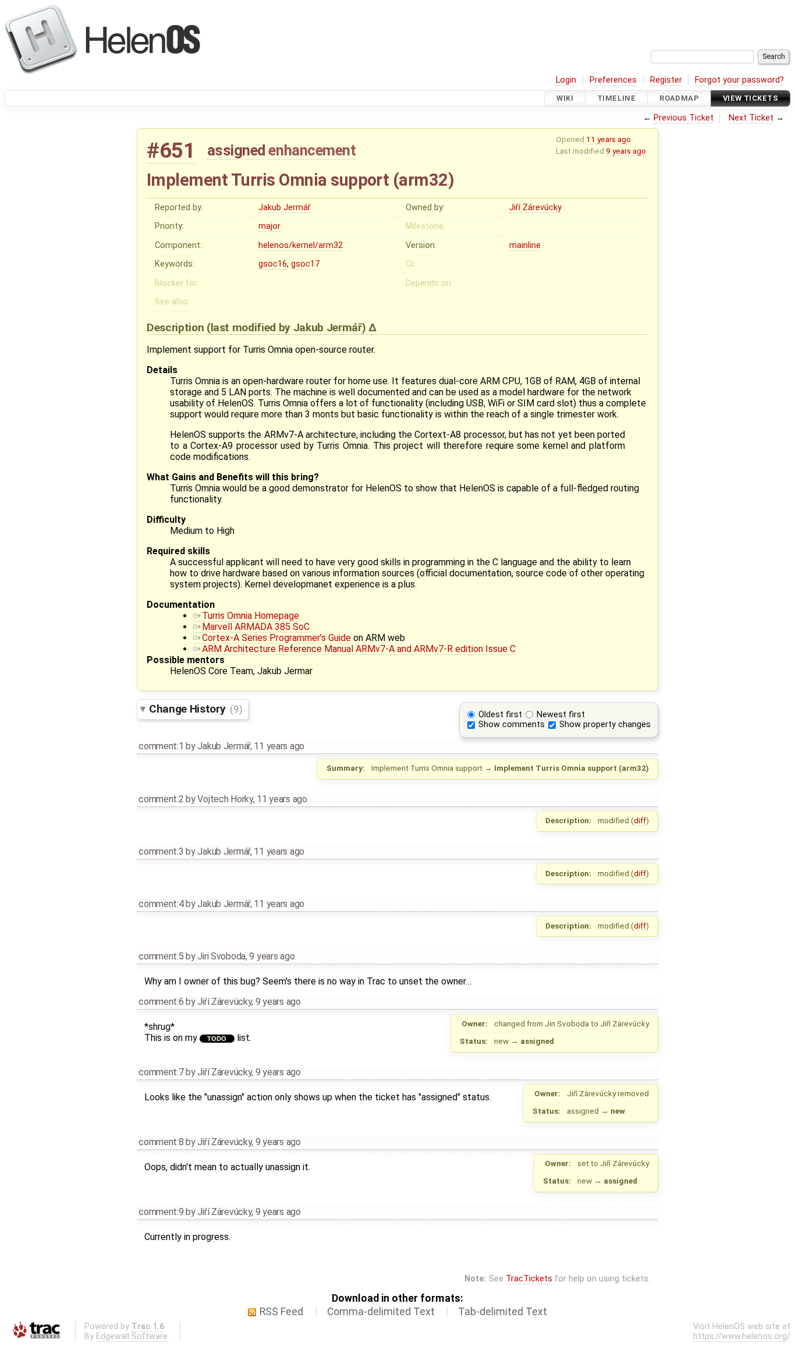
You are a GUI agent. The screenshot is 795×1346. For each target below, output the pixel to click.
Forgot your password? (739, 80)
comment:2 (161, 799)
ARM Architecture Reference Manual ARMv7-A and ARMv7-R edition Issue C (359, 648)
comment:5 (161, 956)
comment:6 (161, 1001)
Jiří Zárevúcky (535, 207)
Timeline (616, 98)
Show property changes (605, 724)
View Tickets (750, 98)
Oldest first (500, 715)
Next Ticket (751, 118)
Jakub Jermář (284, 207)
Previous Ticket (684, 118)
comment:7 (161, 1072)
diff (640, 820)
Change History (195, 708)
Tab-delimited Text (502, 1311)
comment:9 (161, 1211)
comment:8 (161, 1141)
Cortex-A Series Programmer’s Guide (276, 637)
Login (566, 80)
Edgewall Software (132, 1336)
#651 (171, 150)
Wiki (564, 98)
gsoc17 (305, 264)
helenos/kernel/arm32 (300, 245)
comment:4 (161, 903)
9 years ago (626, 150)
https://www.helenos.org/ (741, 1336)
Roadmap (679, 98)
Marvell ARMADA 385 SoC (256, 626)
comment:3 (161, 851)
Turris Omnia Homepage (250, 615)
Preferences (613, 80)
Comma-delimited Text (381, 1311)
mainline (525, 245)
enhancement (312, 150)
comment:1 (161, 746)
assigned (236, 150)
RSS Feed (281, 1311)
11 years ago (608, 139)
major (269, 226)
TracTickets (529, 1279)
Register (666, 80)
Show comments (511, 724)
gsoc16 (272, 264)
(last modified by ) (287, 327)
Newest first (561, 715)
